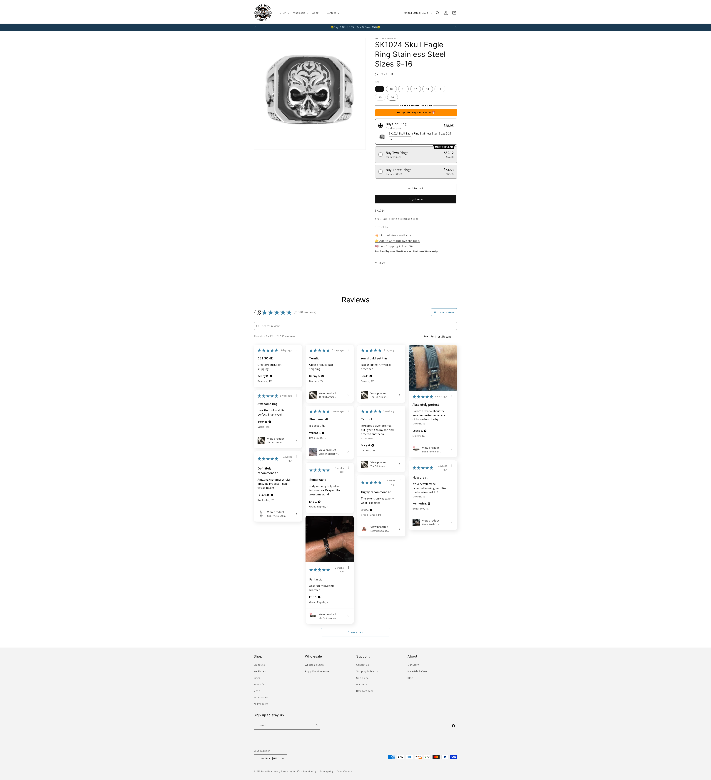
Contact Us (362, 664)
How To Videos (364, 691)
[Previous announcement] (255, 27)
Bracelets (259, 664)
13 (427, 89)
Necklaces (260, 671)
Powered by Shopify (290, 771)
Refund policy (309, 771)
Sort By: (429, 336)
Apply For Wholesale (317, 671)
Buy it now (416, 199)
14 (439, 89)
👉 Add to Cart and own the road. (397, 241)
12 (415, 89)
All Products (261, 704)
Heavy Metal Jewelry (271, 771)
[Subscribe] (316, 725)
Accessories (261, 697)
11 (403, 89)
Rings (257, 678)
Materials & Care (417, 671)
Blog (410, 678)
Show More (419, 423)
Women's (259, 684)
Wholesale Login (314, 664)
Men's (257, 691)
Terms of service (344, 771)
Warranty (361, 684)
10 (391, 89)
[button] (284, 13)
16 (392, 97)
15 (382, 98)
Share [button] (382, 263)
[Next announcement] (456, 27)
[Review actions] (296, 350)
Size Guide (362, 678)
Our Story (413, 664)
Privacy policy (326, 771)
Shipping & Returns (367, 671)
